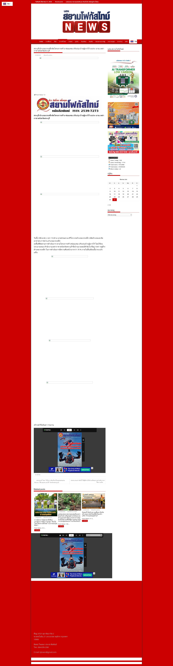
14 (133, 191)
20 (128, 194)
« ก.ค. (109, 205)
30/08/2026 (38, 517)
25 (119, 197)
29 (137, 197)
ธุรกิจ (76, 41)
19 (123, 194)
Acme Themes (104, 663)
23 (110, 197)
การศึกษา (48, 41)
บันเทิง (91, 41)
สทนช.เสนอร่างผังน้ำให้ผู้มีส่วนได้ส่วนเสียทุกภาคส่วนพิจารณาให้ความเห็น (88, 481)
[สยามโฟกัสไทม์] (35, 41)
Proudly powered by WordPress (74, 663)
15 (137, 191)
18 (119, 194)
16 (110, 194)
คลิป (126, 41)
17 (114, 194)
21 (133, 194)
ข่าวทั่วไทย (62, 41)
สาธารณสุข (111, 41)
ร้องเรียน (83, 41)
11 (119, 191)
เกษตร (70, 41)
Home (41, 41)
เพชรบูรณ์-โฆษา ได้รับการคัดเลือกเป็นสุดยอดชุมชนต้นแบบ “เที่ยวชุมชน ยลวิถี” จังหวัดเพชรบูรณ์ (49, 481)
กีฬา (55, 41)
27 (128, 197)
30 (110, 200)
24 (114, 197)
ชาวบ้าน (119, 41)
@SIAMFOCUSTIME (72, 511)
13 (128, 191)
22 (137, 194)
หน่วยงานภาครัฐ (100, 41)
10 (114, 191)
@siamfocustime (48, 55)
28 (133, 197)
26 (123, 197)
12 (123, 191)
